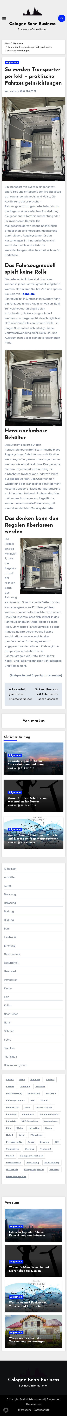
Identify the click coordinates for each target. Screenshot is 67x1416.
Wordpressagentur (34, 1170)
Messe (48, 1128)
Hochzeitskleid (44, 1107)
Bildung (9, 911)
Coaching (25, 1086)
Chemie (10, 1086)
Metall (9, 1135)
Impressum (24, 1409)
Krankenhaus (51, 1121)
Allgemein (12, 62)
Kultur (8, 1005)
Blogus (51, 1399)
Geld (32, 1100)
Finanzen (51, 1093)
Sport (7, 1039)
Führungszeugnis (15, 1100)
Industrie (11, 1121)
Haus (27, 1107)
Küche (19, 1128)
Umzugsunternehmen (31, 1156)
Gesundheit (11, 962)
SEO (56, 1142)
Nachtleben (11, 1014)
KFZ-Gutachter (30, 1121)
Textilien (9, 1048)
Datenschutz (42, 1409)
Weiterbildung (52, 1163)
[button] (6, 1410)
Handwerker (12, 1107)
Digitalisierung (14, 1093)
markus (14, 91)
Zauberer (54, 1170)
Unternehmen (13, 1163)
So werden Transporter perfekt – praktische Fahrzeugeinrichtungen (33, 76)
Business (35, 1079)
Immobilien (11, 979)
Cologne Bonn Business (32, 24)
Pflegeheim (36, 1135)
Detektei (40, 1086)
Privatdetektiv (14, 1142)
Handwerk (10, 971)
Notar (7, 1022)
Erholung (9, 945)
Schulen (9, 1031)
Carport (50, 1079)
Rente (31, 1142)
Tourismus (10, 1056)
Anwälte (9, 877)
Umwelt (10, 1156)
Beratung (10, 894)
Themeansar (33, 1404)
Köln (6, 996)
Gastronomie (12, 954)
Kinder (8, 988)
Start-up (29, 1149)
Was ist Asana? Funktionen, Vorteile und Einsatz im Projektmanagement (28, 1306)
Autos (8, 885)
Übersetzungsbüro (15, 1065)
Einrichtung (34, 1093)
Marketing (34, 1128)
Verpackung (33, 1163)
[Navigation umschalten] (4, 18)
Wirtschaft (12, 1170)
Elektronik (10, 937)
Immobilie (11, 1114)
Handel (44, 1100)
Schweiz (44, 1142)
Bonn (7, 928)
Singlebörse (12, 1149)
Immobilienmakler (49, 1114)
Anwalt (10, 1079)
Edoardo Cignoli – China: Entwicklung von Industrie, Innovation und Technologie (27, 765)
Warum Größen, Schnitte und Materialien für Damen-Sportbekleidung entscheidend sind (32, 802)
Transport (45, 1149)
